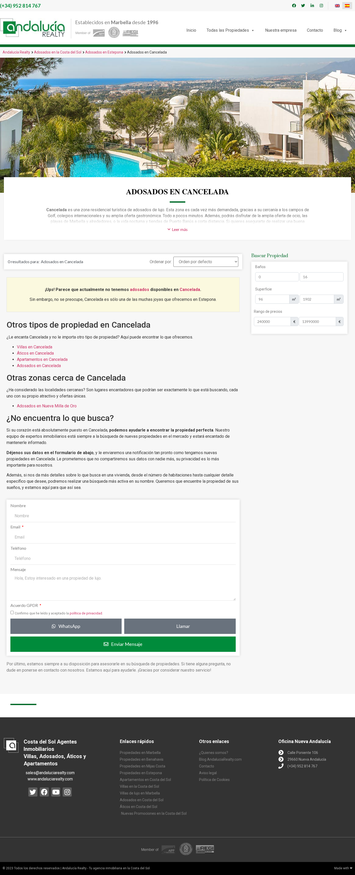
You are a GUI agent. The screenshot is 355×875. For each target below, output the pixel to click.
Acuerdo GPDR (24, 605)
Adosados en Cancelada (39, 365)
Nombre (18, 505)
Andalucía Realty (16, 52)
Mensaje (18, 569)
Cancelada (190, 289)
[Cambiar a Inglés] (337, 5)
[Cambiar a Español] (347, 5)
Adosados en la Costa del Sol (57, 52)
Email (15, 527)
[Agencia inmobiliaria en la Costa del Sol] (32, 27)
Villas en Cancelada (34, 346)
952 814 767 (20, 6)
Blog (337, 30)
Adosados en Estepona (104, 52)
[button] (178, 229)
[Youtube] (55, 792)
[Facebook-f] (294, 6)
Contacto (315, 30)
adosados (139, 289)
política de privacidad (86, 613)
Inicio (191, 30)
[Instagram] (321, 6)
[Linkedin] (312, 6)
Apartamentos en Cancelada (42, 359)
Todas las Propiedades (228, 30)
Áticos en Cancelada (35, 353)
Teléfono (18, 548)
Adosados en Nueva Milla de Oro (47, 405)
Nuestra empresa (281, 30)
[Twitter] (303, 6)
